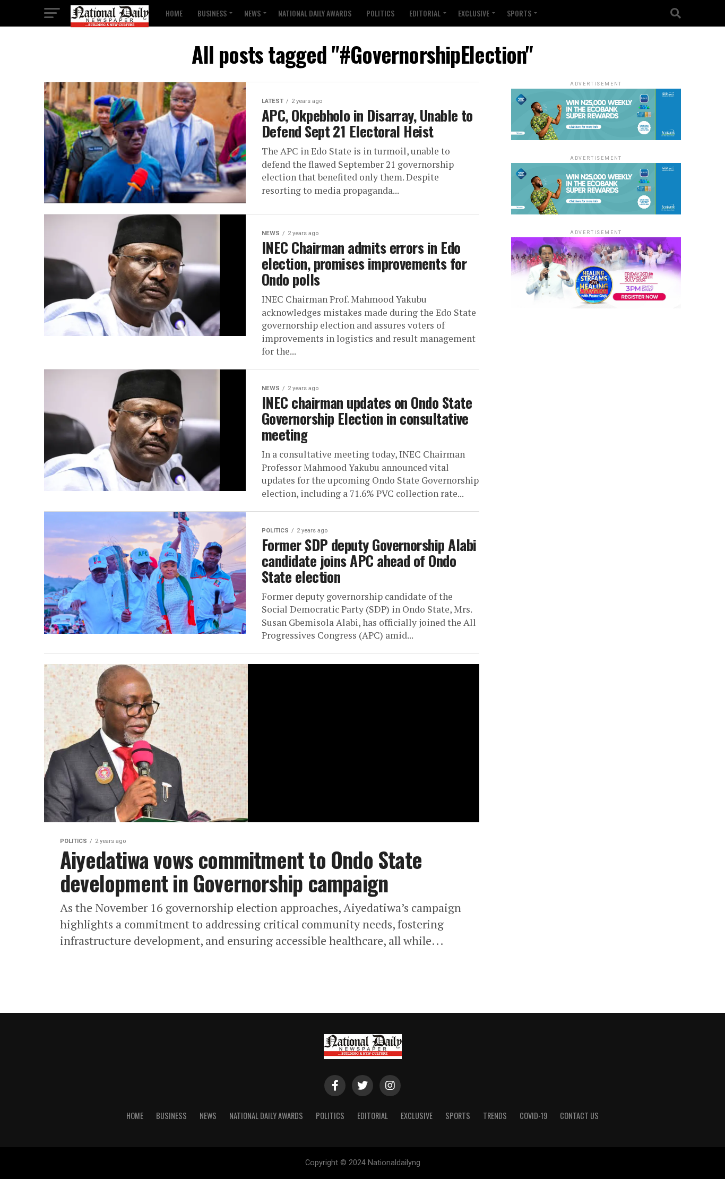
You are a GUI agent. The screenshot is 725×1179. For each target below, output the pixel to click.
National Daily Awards (314, 13)
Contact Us (579, 1115)
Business (212, 13)
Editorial (425, 13)
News (252, 13)
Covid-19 (533, 1115)
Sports (519, 13)
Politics (380, 13)
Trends (495, 1115)
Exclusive (473, 13)
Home (174, 13)
